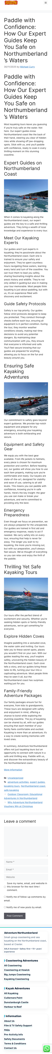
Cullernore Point (13, 997)
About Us (9, 1021)
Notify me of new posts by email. (24, 907)
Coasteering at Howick (17, 970)
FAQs (7, 1030)
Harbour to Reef (13, 1007)
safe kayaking (11, 790)
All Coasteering (13, 965)
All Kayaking (11, 993)
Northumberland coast (33, 786)
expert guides (37, 782)
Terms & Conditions (15, 1043)
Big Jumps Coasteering (17, 974)
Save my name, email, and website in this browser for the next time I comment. (27, 886)
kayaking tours (12, 786)
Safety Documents (14, 1039)
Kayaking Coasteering (16, 979)
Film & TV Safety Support (18, 1025)
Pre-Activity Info (13, 1034)
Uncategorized (15, 778)
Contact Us (10, 1048)
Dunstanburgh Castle (16, 1002)
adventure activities (18, 782)
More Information (13, 769)
